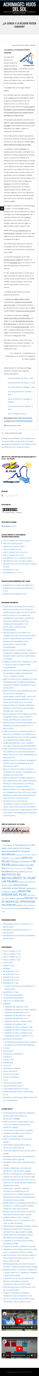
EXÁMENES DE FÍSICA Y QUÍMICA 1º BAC (18, 1027)
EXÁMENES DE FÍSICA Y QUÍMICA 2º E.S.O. (19, 1036)
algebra (4, 848)
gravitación (29, 872)
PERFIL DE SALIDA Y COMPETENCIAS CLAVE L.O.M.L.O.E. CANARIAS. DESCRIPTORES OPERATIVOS (18, 1124)
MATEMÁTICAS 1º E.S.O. (11, 971)
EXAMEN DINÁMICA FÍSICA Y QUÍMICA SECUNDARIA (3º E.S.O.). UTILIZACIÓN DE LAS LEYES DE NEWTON (18, 1220)
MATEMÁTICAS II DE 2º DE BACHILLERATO (18, 561)
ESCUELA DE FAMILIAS (11, 1077)
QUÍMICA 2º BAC (8, 966)
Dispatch (17, 1372)
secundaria (25, 908)
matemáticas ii (31, 888)
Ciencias (5, 858)
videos (32, 908)
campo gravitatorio (21, 855)
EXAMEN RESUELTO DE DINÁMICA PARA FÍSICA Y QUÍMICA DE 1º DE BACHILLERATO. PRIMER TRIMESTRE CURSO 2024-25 (20, 1206)
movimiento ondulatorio (10, 892)
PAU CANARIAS (10, 898)
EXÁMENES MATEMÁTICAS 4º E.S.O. (17, 1018)
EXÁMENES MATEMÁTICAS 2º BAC (16, 1007)
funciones (24, 868)
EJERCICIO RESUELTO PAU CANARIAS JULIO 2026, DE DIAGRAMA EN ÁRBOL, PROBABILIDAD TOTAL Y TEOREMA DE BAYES (20, 673)
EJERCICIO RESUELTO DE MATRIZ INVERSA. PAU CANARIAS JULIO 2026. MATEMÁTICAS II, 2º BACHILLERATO (19, 725)
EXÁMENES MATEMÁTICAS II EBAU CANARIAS (20, 1010)
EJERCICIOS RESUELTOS (23, 861)
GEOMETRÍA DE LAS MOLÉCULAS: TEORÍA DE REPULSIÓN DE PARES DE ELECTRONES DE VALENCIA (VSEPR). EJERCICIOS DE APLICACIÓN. (19, 609)
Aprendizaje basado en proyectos (16, 851)
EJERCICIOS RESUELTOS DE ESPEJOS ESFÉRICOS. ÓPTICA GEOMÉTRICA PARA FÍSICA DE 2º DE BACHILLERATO (19, 1258)
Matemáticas (21, 884)
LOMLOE (11, 885)
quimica (19, 905)
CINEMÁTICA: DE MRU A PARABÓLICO (16, 1246)
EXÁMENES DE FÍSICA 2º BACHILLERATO (18, 1021)
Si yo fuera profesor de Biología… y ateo (21, 387)
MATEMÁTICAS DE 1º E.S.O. (12, 573)
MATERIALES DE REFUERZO (12, 1039)
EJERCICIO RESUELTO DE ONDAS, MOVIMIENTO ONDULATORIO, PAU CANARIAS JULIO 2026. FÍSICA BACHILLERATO (19, 763)
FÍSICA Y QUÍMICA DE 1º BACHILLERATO (17, 541)
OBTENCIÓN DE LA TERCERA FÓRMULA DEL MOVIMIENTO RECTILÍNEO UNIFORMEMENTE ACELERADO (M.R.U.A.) (19, 1197)
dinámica (18, 858)
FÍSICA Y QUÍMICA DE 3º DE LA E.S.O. (15, 552)
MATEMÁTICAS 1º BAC (11, 983)
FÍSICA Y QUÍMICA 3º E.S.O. (12, 954)
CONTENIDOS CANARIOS (11, 1068)
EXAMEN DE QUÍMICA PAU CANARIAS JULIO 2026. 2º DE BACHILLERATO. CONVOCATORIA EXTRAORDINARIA (20, 665)
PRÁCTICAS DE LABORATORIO (13, 1001)
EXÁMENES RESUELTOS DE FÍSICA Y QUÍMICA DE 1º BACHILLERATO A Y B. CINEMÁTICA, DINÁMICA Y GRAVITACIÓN (20, 1272)
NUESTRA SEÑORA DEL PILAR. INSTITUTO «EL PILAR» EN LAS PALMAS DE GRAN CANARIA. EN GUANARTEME (19, 1183)
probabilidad (20, 898)
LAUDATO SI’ (7, 1057)
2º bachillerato (19, 845)
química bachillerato (29, 905)
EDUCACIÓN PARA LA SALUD (13, 1086)
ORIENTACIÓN (8, 1051)
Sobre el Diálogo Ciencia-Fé (17, 414)
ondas (29, 895)
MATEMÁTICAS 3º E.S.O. (11, 977)
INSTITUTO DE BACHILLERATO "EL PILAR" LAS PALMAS (19, 878)
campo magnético (32, 855)
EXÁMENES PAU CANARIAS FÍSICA (14, 594)
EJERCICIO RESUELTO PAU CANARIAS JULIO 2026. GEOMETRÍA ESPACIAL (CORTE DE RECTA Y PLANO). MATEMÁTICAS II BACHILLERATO (20, 717)
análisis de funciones (21, 848)
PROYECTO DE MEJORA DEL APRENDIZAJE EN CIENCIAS (19, 901)
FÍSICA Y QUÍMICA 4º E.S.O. (12, 549)
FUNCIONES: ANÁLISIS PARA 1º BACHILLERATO (19, 1151)
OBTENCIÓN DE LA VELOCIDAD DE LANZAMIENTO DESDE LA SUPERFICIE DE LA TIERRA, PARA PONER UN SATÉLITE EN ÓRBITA (19, 804)
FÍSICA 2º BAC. (8, 963)
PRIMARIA (6, 968)
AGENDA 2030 (8, 1063)
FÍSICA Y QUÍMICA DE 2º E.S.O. (13, 555)
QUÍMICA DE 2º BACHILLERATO (14, 546)
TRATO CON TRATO (10, 1071)
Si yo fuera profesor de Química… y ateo (21, 383)
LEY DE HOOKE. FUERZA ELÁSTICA (15, 1130)
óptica (3, 911)
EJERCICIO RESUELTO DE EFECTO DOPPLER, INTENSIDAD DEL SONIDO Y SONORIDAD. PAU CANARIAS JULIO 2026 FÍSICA (19, 772)
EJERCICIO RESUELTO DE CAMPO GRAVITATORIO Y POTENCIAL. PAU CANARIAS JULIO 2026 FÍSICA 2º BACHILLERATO (20, 813)
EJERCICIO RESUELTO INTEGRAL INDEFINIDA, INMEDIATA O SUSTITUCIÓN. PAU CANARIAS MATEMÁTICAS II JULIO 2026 (19, 708)
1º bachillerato (7, 845)
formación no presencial (14, 868)
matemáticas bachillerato (14, 888)
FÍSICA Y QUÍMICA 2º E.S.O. (12, 951)
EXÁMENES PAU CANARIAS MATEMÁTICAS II (18, 585)
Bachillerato (8, 854)
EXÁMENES (7, 1004)
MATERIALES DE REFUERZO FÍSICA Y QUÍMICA (21, 1042)
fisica (4, 868)
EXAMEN (13, 865)
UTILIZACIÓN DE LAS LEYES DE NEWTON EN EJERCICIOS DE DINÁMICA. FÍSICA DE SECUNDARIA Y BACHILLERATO (18, 1281)
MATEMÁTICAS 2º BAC (11, 992)
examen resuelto (26, 865)
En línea (9, 526)
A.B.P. (28, 845)
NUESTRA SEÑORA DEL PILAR (16, 892)
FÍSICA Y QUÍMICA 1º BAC (11, 960)
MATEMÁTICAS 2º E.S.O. (11, 974)
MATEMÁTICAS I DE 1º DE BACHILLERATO (17, 558)
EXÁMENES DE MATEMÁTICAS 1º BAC (18, 1016)
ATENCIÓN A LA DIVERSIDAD (13, 1054)
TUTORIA (6, 1048)
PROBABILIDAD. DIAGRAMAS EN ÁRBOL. (17, 1226)
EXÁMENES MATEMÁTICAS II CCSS (16, 1013)
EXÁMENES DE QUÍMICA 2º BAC (15, 1024)
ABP (33, 845)
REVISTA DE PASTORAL (11, 1074)
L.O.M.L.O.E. (7, 1065)
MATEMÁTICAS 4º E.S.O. (11, 570)
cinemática (12, 858)
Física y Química (19, 871)
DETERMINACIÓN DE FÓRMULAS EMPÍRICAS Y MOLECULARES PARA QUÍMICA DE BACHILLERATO (19, 1116)
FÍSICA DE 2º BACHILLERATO (13, 544)
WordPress (29, 1372)
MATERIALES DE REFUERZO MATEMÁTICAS (20, 1045)
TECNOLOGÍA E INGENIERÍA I (13, 995)
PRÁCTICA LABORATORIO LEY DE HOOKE (17, 1139)
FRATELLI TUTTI (8, 1060)
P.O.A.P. (5, 1080)
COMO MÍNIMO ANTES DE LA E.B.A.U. (16, 1089)
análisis (10, 848)
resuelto (17, 908)
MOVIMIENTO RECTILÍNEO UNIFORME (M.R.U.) (19, 1162)
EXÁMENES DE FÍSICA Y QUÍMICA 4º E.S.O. (19, 1030)
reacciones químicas (8, 908)
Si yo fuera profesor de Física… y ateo (20, 378)
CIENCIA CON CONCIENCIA (12, 1083)
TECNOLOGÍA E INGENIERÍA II (13, 998)
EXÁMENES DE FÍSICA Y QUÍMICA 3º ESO (18, 1033)
